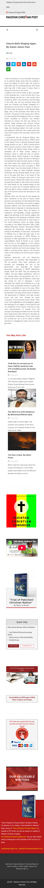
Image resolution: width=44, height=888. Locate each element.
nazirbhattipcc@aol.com (9, 848)
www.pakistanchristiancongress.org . (13, 837)
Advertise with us (22, 869)
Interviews (9, 864)
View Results (27, 645)
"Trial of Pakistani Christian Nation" (25, 828)
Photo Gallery (24, 866)
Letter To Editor (12, 866)
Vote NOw (13, 645)
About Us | (33, 866)
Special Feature (19, 864)
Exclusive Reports (32, 864)
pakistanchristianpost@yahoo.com (31, 848)
